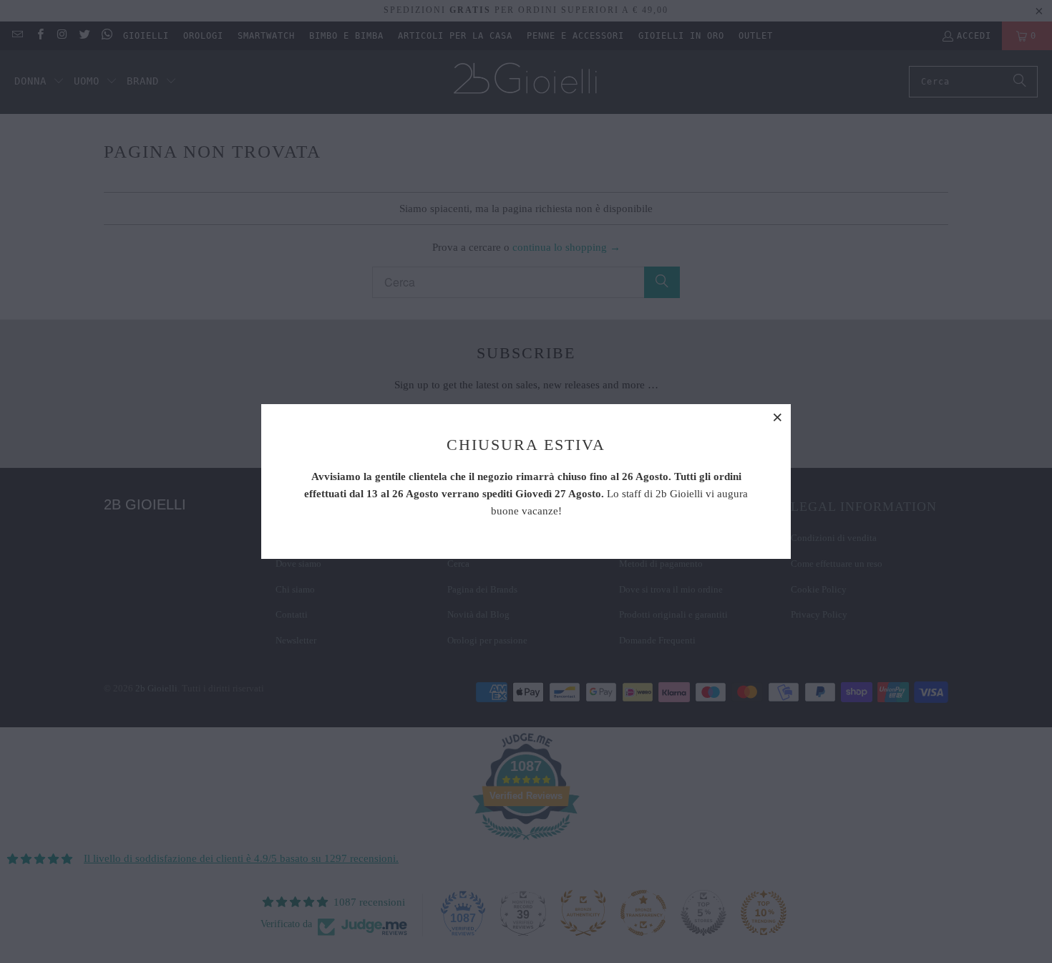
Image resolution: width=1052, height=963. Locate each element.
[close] (778, 417)
